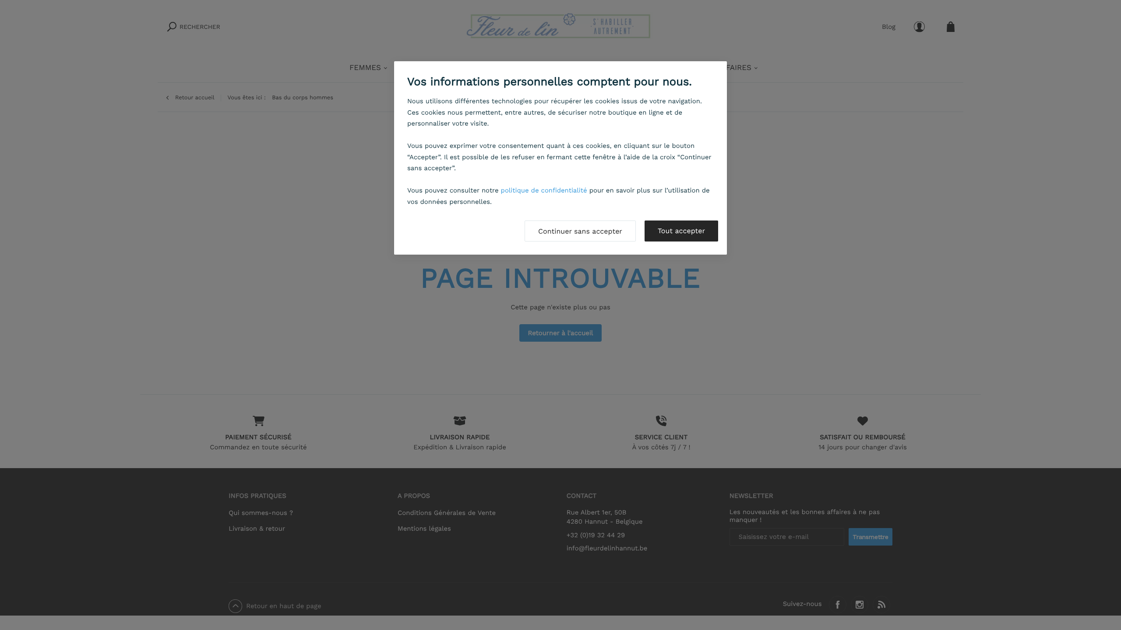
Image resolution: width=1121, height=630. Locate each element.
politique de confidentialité (544, 190)
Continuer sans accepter (580, 231)
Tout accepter (681, 231)
